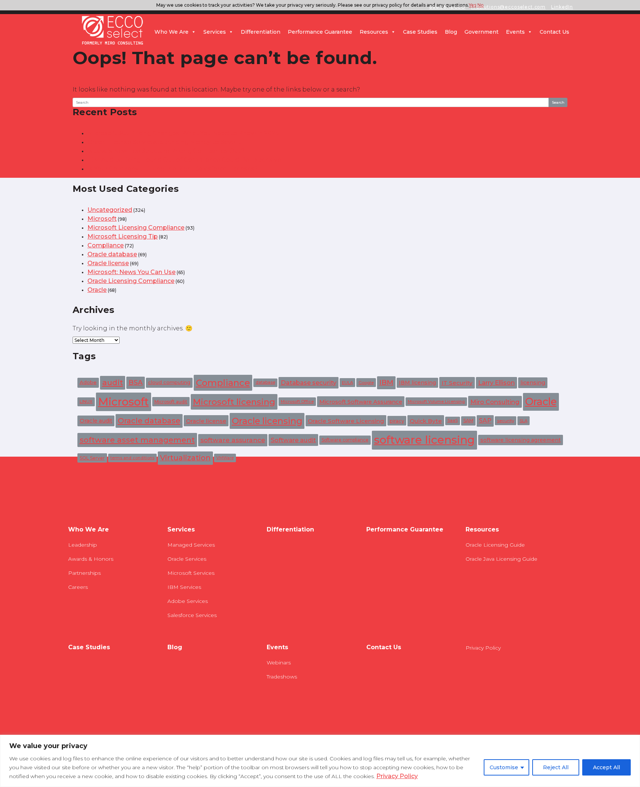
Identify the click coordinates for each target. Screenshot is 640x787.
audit (112, 382)
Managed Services (191, 544)
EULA (347, 382)
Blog (451, 32)
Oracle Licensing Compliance (130, 280)
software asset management (137, 439)
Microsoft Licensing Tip (122, 236)
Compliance (105, 245)
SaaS (452, 420)
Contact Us (554, 32)
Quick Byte (426, 420)
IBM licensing (417, 383)
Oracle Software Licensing (346, 420)
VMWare (225, 458)
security (505, 420)
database (265, 382)
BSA (136, 382)
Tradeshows (282, 676)
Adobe (88, 382)
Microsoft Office (297, 401)
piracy (397, 421)
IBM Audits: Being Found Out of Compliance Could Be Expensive (184, 159)
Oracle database (112, 254)
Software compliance (345, 440)
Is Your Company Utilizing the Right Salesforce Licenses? (172, 168)
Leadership (82, 544)
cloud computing (169, 382)
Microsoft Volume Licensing (436, 401)
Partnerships (84, 573)
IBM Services (184, 587)
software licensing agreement (520, 440)
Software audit (293, 440)
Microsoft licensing (234, 402)
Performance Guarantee (320, 32)
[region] (320, 761)
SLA (523, 420)
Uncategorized (109, 209)
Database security (308, 382)
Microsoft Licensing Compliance (135, 227)
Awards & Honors (90, 559)
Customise (504, 767)
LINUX (86, 401)
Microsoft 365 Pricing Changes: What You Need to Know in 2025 (183, 133)
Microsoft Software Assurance (360, 401)
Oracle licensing (267, 421)
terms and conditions (132, 458)
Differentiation (260, 32)
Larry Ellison (496, 382)
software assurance (232, 440)
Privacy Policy (397, 776)
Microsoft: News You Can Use (131, 272)
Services (214, 32)
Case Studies (420, 32)
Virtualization (185, 457)
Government (481, 32)
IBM (386, 382)
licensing (532, 382)
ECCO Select (112, 31)
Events (515, 32)
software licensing (424, 439)
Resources (374, 32)
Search (558, 102)
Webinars (279, 662)
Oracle (97, 289)
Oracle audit (96, 420)
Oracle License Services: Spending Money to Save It (164, 142)
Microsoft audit (170, 401)
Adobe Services (187, 601)
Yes (472, 5)
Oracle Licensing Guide (495, 544)
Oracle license (108, 263)
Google (366, 382)
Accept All (606, 767)
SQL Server (92, 458)
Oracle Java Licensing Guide (501, 559)
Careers (78, 587)
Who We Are (171, 32)
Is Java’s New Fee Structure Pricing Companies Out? (165, 150)
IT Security (457, 382)
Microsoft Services (190, 573)
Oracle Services (186, 559)
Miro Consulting (495, 402)
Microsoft (102, 218)
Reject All (556, 767)
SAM (468, 420)
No (480, 5)
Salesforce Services (192, 615)
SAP (485, 420)
